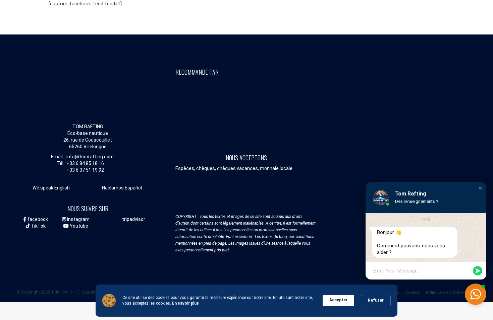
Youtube (78, 226)
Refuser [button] (376, 300)
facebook (37, 219)
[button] (480, 188)
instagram (78, 219)
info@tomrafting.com (90, 156)
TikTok (38, 226)
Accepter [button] (338, 300)
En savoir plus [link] (185, 303)
